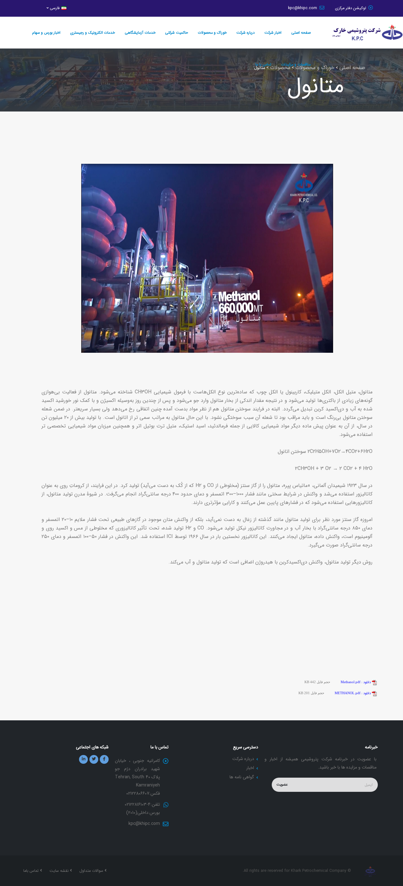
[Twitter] (93, 759)
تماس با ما (263, 64)
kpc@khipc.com (303, 8)
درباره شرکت (245, 33)
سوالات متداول (92, 871)
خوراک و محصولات (212, 33)
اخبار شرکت (273, 33)
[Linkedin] (83, 759)
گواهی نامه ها (242, 777)
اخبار (250, 767)
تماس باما (31, 871)
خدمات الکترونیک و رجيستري (92, 33)
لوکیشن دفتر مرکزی (350, 8)
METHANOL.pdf (353, 693)
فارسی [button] (54, 8)
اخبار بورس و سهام (46, 33)
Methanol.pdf (356, 682)
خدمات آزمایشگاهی (140, 33)
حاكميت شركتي (176, 33)
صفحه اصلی (301, 33)
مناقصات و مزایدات (296, 64)
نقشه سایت (59, 871)
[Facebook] (104, 759)
